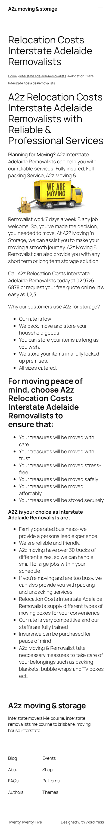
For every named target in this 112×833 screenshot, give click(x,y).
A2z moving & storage (32, 8)
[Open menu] (100, 9)
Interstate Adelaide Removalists (42, 76)
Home (12, 76)
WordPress (95, 822)
